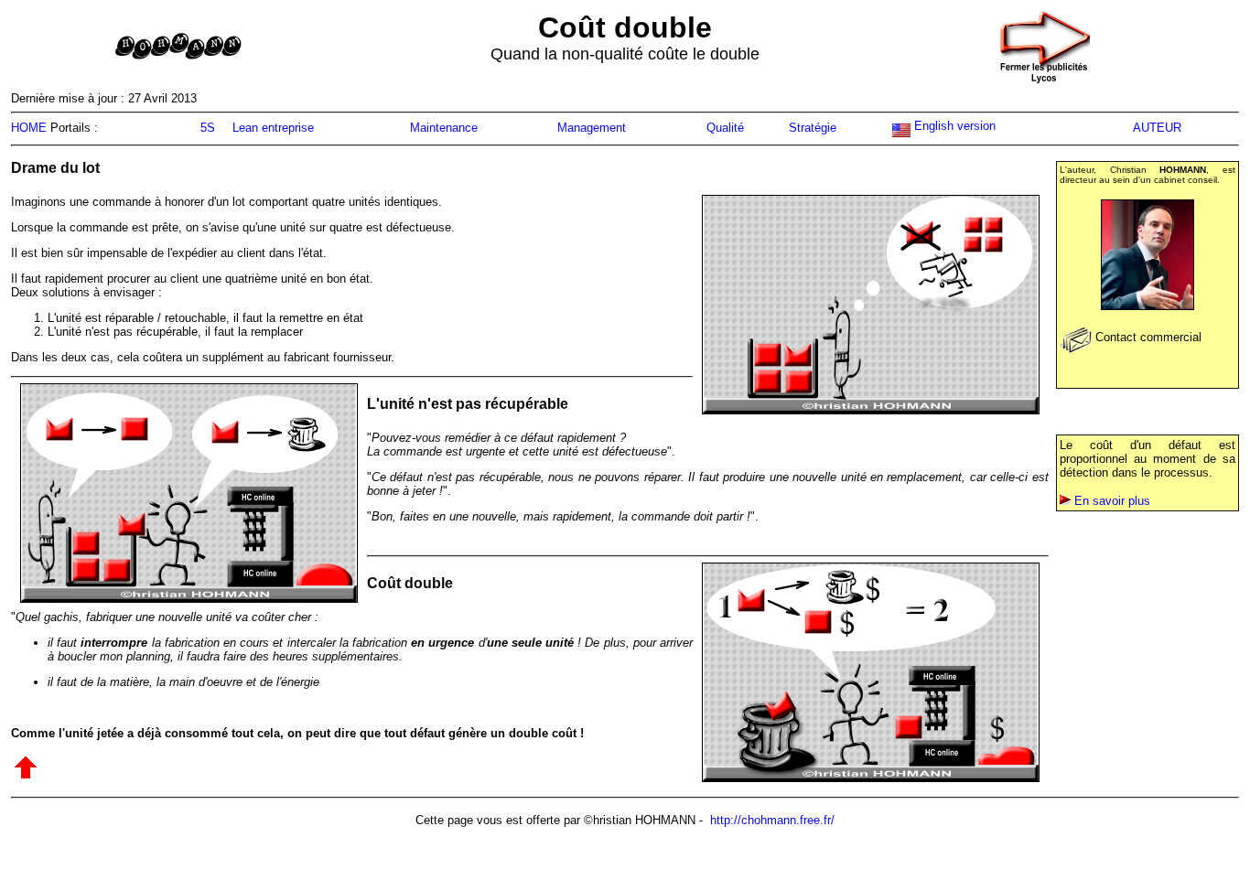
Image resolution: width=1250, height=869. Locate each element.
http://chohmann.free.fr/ (772, 820)
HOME (29, 127)
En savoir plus (1112, 501)
